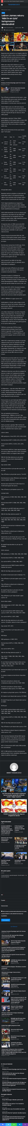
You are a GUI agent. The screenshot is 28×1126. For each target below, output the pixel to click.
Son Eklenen (14, 926)
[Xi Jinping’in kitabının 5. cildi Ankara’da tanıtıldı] (21, 840)
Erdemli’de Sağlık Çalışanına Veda (11, 1025)
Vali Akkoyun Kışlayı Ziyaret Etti (20, 861)
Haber (9, 9)
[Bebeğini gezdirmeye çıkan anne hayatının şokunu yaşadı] (6, 1020)
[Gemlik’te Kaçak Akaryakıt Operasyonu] (7, 855)
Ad (2, 894)
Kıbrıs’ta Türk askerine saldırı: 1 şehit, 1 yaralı (17, 1007)
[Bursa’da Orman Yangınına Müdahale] (6, 1038)
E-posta (3, 900)
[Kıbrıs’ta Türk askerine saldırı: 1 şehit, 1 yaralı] (6, 1008)
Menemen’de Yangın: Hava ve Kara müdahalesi (7, 839)
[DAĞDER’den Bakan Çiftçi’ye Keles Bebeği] (6, 962)
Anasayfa (4, 9)
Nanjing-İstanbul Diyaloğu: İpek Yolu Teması (13, 83)
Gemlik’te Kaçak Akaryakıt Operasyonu (5, 862)
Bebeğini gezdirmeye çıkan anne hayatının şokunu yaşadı (18, 1020)
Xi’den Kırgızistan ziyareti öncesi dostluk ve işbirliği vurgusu (19, 828)
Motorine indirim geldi (17, 1029)
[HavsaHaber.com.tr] (14, 4)
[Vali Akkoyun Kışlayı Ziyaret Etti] (21, 855)
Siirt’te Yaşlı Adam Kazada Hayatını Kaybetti (18, 941)
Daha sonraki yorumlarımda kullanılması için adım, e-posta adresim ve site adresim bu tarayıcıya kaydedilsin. (14, 913)
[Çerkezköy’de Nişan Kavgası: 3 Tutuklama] (6, 1044)
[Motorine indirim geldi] (6, 1031)
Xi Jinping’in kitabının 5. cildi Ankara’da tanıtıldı (20, 847)
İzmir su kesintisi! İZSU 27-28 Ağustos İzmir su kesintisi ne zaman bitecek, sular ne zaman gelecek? (18, 1000)
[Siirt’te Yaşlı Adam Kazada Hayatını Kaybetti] (5, 90)
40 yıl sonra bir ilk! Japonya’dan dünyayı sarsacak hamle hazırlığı (12, 936)
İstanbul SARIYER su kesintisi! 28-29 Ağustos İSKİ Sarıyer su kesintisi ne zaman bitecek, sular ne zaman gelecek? (7, 829)
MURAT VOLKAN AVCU (8, 27)
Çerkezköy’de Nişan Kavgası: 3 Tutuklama (17, 1043)
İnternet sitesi (4, 905)
